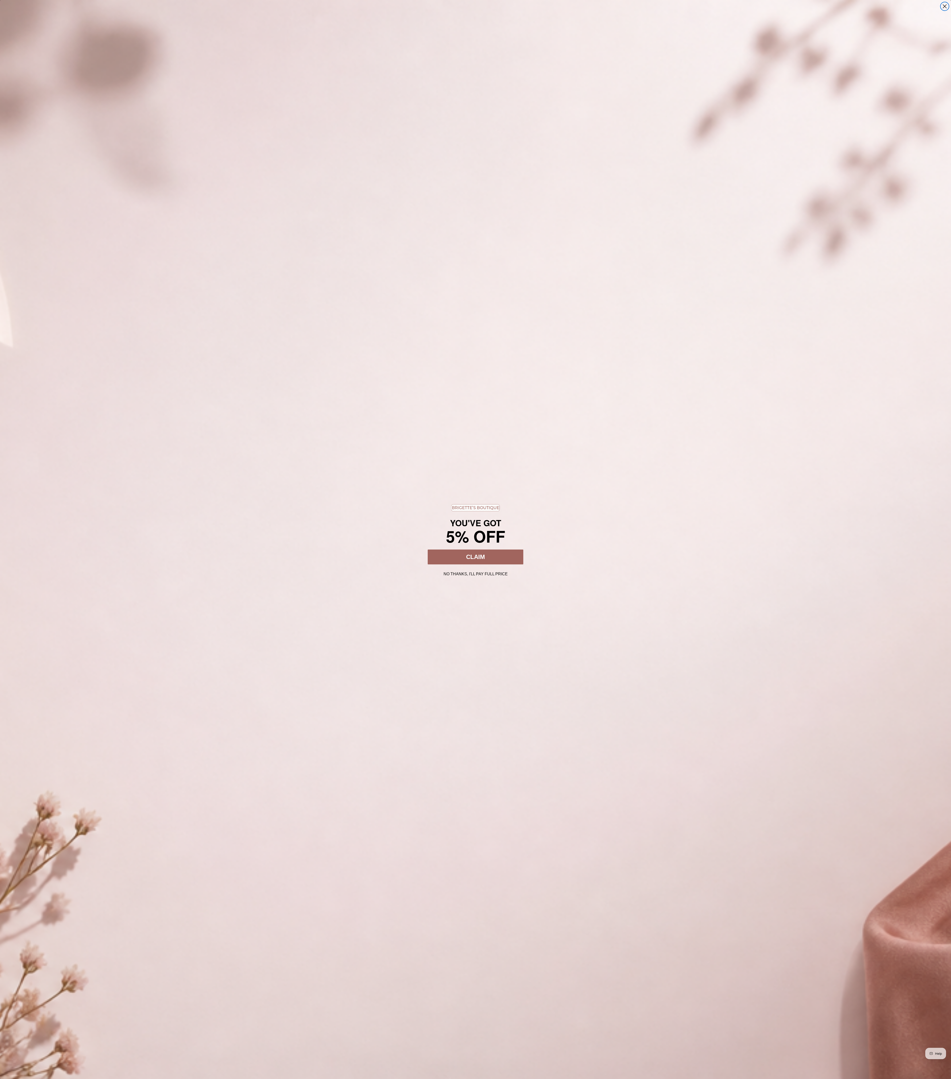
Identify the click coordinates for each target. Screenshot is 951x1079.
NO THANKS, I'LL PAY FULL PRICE (476, 573)
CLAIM (475, 556)
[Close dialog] (944, 6)
